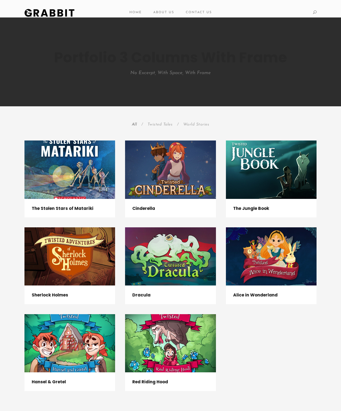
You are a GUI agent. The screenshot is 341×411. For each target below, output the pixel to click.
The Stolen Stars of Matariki (62, 208)
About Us (163, 12)
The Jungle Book (251, 208)
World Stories (196, 125)
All (134, 125)
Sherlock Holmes (50, 295)
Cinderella (143, 208)
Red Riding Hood (150, 382)
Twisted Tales (160, 125)
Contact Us (199, 12)
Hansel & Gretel (49, 382)
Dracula (141, 295)
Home (135, 12)
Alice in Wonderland (255, 295)
